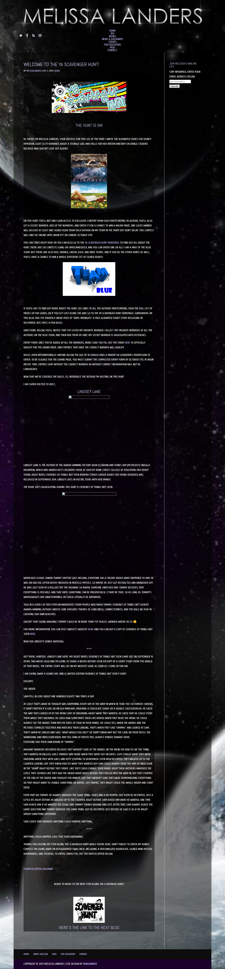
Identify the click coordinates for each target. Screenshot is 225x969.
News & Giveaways (112, 39)
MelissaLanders (33, 70)
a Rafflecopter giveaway (38, 868)
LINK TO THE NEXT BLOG (99, 927)
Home (112, 30)
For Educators (112, 44)
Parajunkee (90, 963)
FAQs (112, 47)
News (57, 70)
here (127, 342)
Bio (112, 33)
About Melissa (40, 954)
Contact (112, 50)
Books (112, 36)
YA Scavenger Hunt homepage (102, 242)
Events (113, 41)
